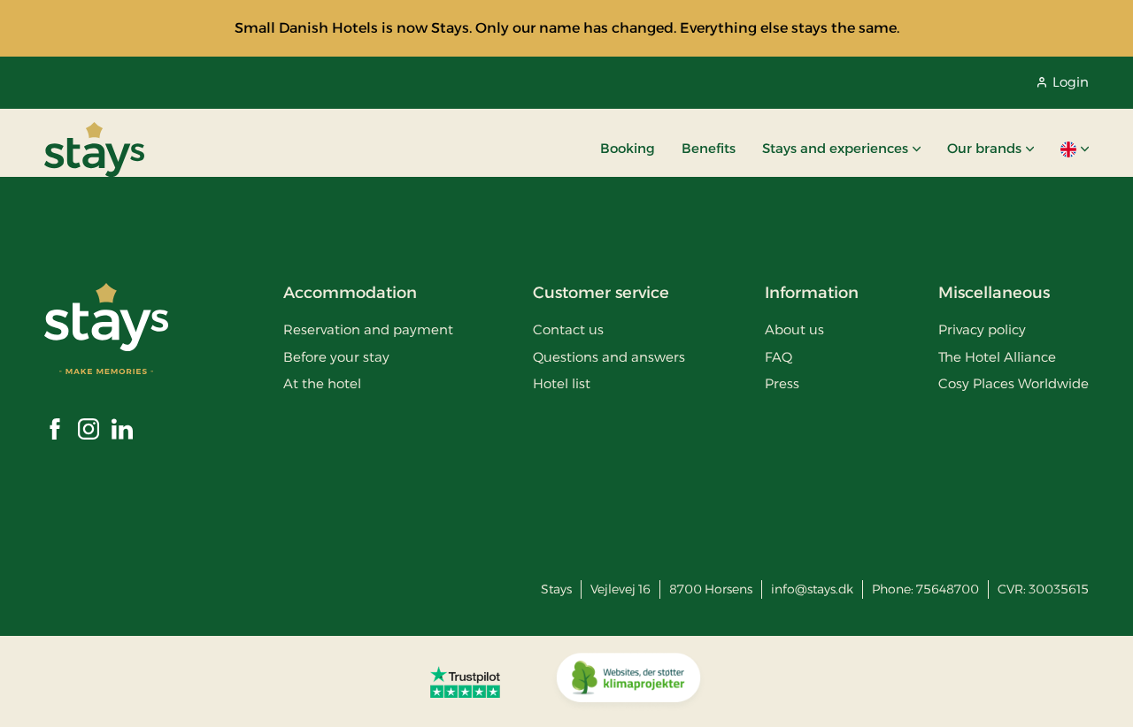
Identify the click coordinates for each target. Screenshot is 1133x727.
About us (794, 329)
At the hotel (322, 383)
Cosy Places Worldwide (1013, 383)
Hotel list (561, 383)
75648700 (947, 589)
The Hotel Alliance (997, 356)
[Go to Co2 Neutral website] (628, 682)
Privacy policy (982, 329)
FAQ (778, 356)
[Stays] (94, 149)
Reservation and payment (368, 329)
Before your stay (336, 356)
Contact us (568, 329)
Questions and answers (609, 356)
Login (1070, 81)
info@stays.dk (812, 589)
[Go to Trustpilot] (465, 682)
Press (782, 383)
